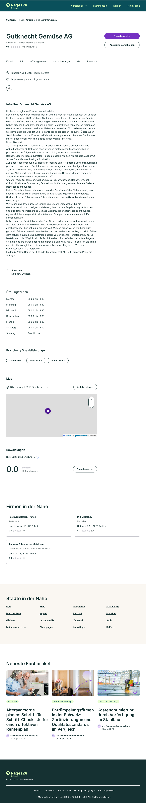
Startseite (11, 20)
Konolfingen (79, 627)
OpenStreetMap (80, 435)
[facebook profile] (9, 88)
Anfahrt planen (85, 387)
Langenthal (79, 606)
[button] (48, 411)
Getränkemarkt (58, 360)
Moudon (111, 613)
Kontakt (37, 790)
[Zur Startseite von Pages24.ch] (16, 6)
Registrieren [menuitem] (133, 5)
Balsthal (77, 613)
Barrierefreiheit (64, 790)
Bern (8, 606)
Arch (109, 620)
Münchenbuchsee (16, 627)
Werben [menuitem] (117, 5)
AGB (100, 790)
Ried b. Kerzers (26, 20)
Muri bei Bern (13, 613)
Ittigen (43, 613)
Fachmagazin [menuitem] (100, 5)
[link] (38, 525)
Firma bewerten (85, 469)
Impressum (109, 790)
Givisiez (10, 620)
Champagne (46, 627)
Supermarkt (15, 360)
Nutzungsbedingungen (84, 790)
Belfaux (110, 627)
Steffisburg (112, 606)
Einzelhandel (36, 360)
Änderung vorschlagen (122, 44)
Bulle (42, 606)
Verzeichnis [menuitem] (77, 5)
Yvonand (78, 620)
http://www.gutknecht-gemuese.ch (30, 79)
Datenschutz (49, 790)
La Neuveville (47, 620)
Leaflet (68, 435)
